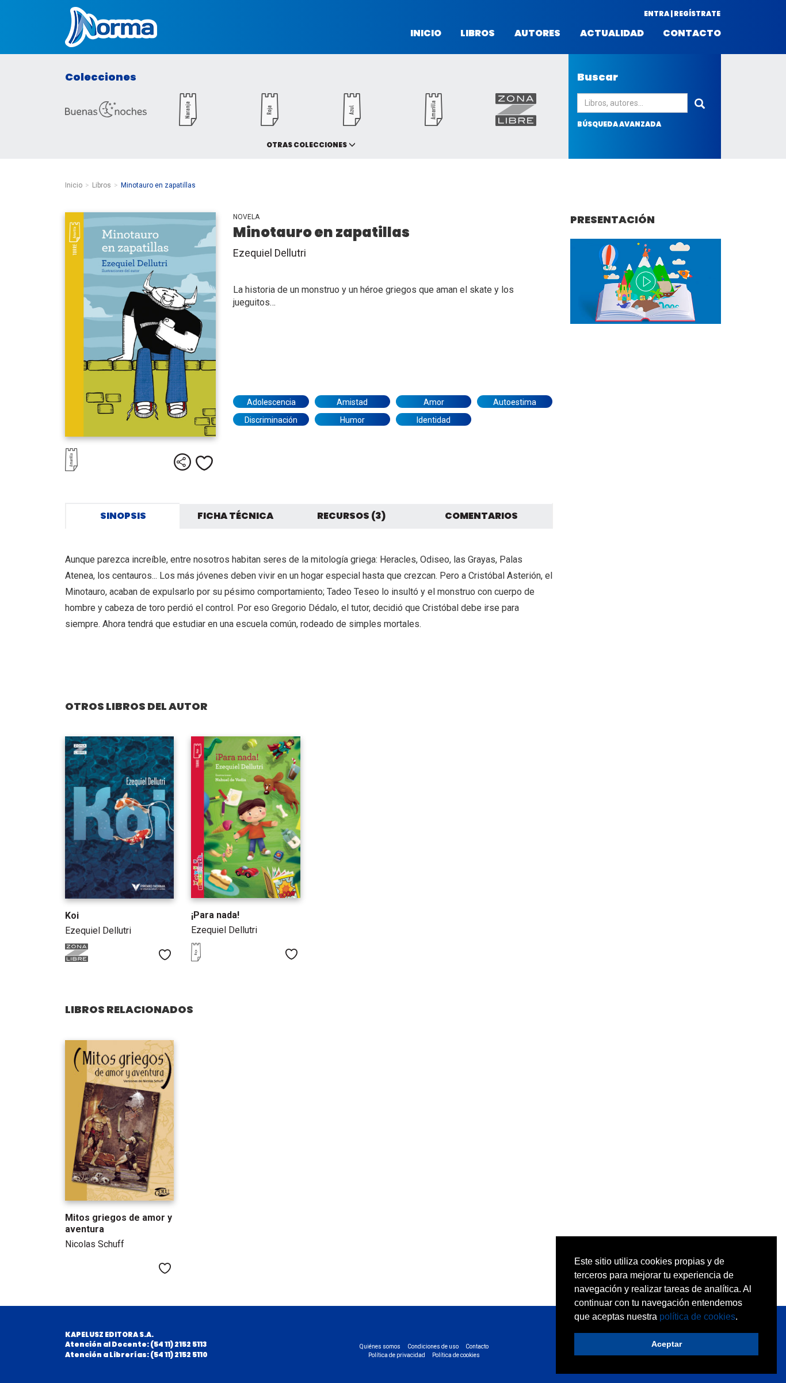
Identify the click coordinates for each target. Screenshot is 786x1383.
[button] (741, 1317)
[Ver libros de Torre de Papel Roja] (214, 958)
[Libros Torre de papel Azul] (351, 122)
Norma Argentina (111, 27)
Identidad (434, 420)
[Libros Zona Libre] (515, 122)
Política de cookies (456, 1355)
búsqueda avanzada (619, 124)
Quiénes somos (380, 1346)
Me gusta (204, 463)
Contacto (692, 33)
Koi (72, 915)
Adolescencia (271, 402)
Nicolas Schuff (94, 1244)
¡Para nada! (215, 915)
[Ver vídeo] (646, 281)
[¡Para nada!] (245, 817)
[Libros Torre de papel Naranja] (187, 122)
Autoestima (514, 402)
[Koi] (119, 817)
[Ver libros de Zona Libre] (88, 959)
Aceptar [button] (666, 1343)
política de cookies (697, 1316)
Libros (477, 33)
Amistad (352, 402)
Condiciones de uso (433, 1346)
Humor (352, 420)
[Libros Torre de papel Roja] (270, 122)
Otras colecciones (306, 145)
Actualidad (612, 33)
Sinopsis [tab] (123, 515)
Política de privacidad (396, 1355)
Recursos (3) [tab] (351, 515)
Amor (433, 402)
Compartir (182, 462)
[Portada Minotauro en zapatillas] (140, 324)
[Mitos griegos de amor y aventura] (119, 1120)
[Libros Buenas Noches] (106, 114)
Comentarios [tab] (481, 515)
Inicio (425, 33)
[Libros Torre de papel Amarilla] (434, 122)
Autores (537, 33)
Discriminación (271, 420)
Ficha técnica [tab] (235, 515)
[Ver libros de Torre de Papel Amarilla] (94, 468)
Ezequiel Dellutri (269, 253)
